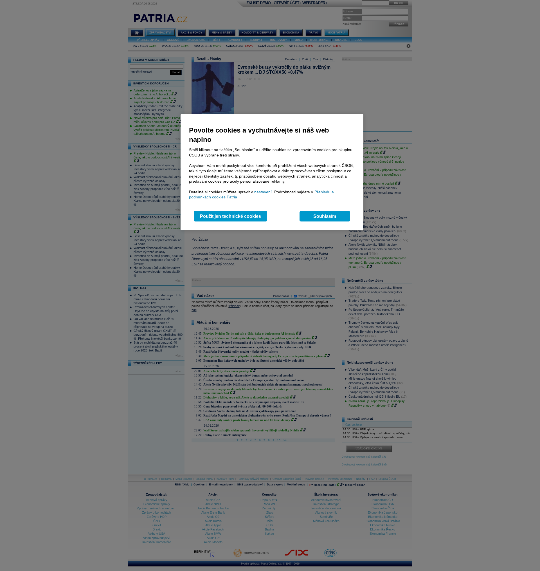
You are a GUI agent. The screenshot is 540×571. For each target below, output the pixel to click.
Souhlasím (324, 216)
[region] (272, 172)
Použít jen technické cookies (230, 216)
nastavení (263, 192)
